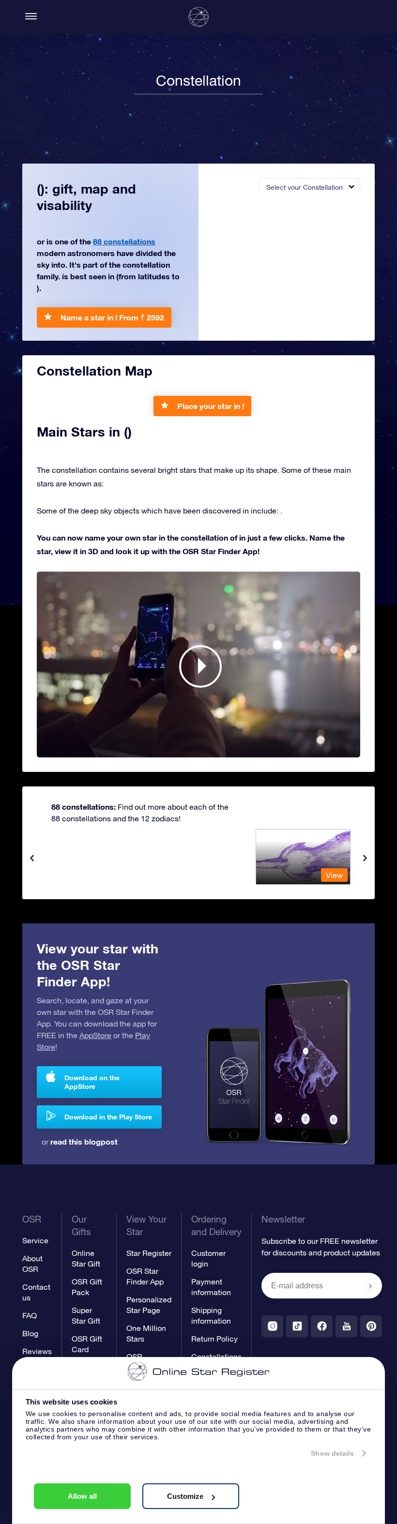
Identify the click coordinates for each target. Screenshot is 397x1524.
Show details (332, 1453)
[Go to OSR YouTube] (346, 1326)
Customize (185, 1496)
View (334, 875)
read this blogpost (84, 1141)
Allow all (82, 1496)
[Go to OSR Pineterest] (371, 1326)
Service (35, 1240)
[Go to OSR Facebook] (322, 1326)
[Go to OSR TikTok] (297, 1326)
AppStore (95, 1035)
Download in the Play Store (108, 1117)
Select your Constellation (304, 187)
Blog (30, 1333)
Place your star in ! (210, 405)
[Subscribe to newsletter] (370, 1286)
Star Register (148, 1253)
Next (365, 858)
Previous (32, 858)
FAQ (29, 1315)
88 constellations (124, 241)
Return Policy (214, 1338)
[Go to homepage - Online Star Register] (198, 17)
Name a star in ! (112, 317)
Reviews (37, 1351)
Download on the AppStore (92, 1081)
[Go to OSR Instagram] (272, 1326)
